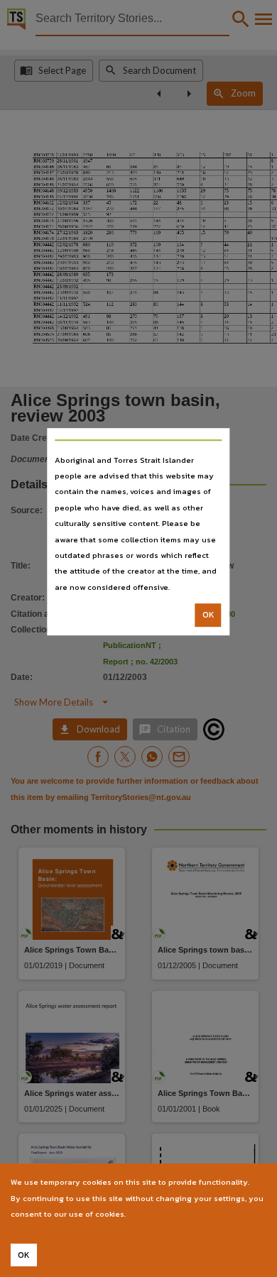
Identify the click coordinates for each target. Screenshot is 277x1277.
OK (208, 614)
